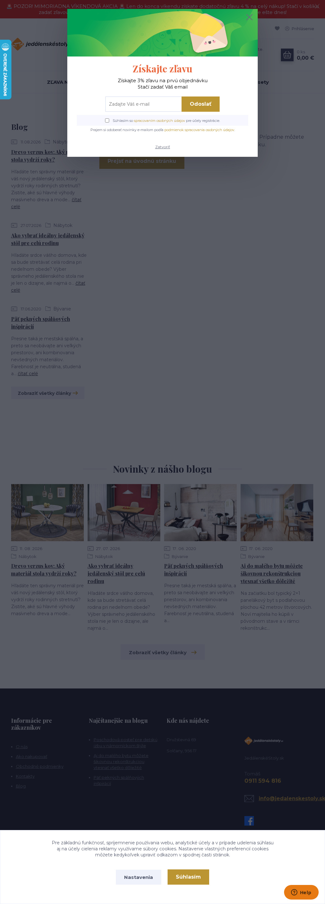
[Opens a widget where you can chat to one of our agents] (301, 893)
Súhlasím (188, 877)
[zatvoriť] (249, 17)
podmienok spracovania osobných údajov (199, 130)
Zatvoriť (162, 146)
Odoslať (200, 104)
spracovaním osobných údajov (159, 120)
